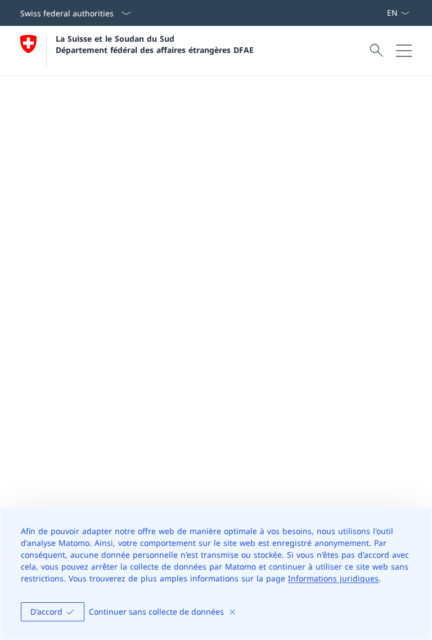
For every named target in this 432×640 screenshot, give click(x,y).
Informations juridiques (333, 578)
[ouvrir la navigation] (404, 50)
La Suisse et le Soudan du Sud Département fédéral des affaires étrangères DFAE (155, 44)
